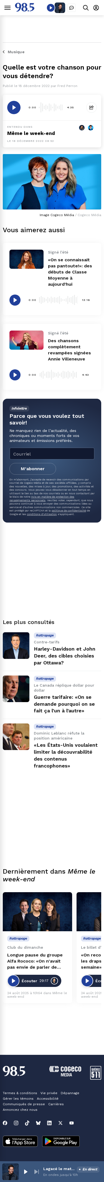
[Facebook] (5, 1123)
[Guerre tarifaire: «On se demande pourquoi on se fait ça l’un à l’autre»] (16, 689)
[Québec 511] (95, 1078)
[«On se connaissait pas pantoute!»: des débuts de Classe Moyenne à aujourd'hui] (26, 259)
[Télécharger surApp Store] (20, 1142)
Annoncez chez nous (20, 1110)
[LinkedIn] (49, 1123)
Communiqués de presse (24, 1104)
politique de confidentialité (69, 510)
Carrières (56, 1104)
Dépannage (70, 1093)
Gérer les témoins (18, 1099)
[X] (60, 1123)
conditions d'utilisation (42, 514)
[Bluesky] (38, 1123)
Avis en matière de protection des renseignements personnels (41, 498)
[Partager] (91, 107)
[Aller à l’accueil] (24, 10)
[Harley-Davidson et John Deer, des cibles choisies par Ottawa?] (16, 645)
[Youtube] (71, 1123)
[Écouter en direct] (50, 7)
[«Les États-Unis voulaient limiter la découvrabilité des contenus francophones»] (16, 736)
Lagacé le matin (59, 1168)
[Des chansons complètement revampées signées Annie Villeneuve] (26, 340)
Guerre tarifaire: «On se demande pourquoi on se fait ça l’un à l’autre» (64, 704)
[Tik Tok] (27, 1123)
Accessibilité (48, 1099)
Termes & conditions (20, 1093)
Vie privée (48, 1093)
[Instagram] (16, 1123)
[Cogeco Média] (65, 1075)
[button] (25, 1171)
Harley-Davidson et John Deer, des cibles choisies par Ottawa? (64, 656)
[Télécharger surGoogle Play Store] (61, 1142)
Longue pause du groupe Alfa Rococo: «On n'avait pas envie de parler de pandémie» (35, 961)
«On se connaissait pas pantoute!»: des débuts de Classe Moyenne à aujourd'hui (70, 272)
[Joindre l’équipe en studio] (71, 8)
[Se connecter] (96, 7)
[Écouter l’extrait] (14, 107)
